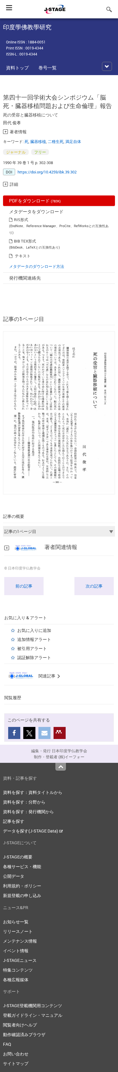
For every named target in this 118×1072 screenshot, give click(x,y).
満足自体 (73, 141)
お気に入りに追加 (34, 630)
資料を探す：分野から (24, 802)
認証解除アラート (34, 657)
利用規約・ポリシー (22, 886)
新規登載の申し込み (22, 895)
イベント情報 (15, 950)
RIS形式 (21, 219)
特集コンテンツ (18, 970)
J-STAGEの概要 (17, 857)
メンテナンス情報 (20, 941)
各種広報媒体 (15, 979)
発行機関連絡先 (25, 278)
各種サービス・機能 (22, 866)
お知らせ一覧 (15, 922)
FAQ (7, 1044)
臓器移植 (38, 141)
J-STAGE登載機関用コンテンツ (32, 1005)
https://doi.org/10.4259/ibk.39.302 (47, 172)
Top (60, 767)
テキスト (23, 255)
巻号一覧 (47, 68)
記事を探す (13, 821)
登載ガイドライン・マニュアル (32, 1015)
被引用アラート (32, 648)
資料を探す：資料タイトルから (32, 792)
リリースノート (18, 931)
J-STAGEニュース (20, 960)
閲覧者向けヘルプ (20, 1025)
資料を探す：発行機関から (28, 811)
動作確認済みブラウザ (24, 1034)
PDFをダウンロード (35, 201)
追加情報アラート (34, 639)
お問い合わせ (15, 1054)
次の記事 (94, 586)
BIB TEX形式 (25, 241)
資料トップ (17, 68)
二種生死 (56, 141)
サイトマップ (15, 1063)
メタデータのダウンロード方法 (36, 266)
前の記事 (23, 586)
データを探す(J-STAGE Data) (31, 831)
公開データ (13, 876)
